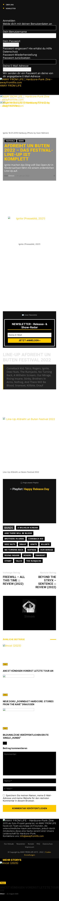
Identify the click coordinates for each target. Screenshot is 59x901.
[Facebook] (4, 14)
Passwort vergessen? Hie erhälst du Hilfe (27, 48)
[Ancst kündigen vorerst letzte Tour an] (29, 654)
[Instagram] (7, 14)
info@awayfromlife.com (32, 836)
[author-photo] (29, 612)
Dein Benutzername (15, 31)
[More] (50, 185)
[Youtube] (15, 14)
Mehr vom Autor (37, 639)
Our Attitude (9, 844)
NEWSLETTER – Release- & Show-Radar (29, 325)
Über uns (10, 5)
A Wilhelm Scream (27, 527)
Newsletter (11, 8)
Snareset (40, 555)
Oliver (2, 894)
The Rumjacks (33, 560)
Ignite (33, 544)
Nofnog (31, 549)
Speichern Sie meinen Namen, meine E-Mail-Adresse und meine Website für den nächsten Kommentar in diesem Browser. (27, 798)
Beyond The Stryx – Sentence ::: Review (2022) (46, 582)
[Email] (15, 185)
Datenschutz (10, 51)
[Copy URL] (41, 185)
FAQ (38, 844)
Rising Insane (11, 555)
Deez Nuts (9, 544)
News (21, 141)
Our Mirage (46, 549)
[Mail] (9, 14)
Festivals (10, 141)
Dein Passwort (11, 41)
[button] (4, 91)
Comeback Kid (35, 538)
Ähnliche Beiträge (14, 639)
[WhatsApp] (24, 185)
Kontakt (31, 844)
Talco (19, 560)
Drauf (22, 544)
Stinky (8, 560)
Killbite (45, 544)
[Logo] (25, 99)
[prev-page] (4, 743)
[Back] (4, 17)
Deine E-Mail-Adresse (15, 65)
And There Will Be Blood (18, 533)
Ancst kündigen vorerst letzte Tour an (28, 671)
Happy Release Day (36, 489)
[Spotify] (12, 14)
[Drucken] (33, 185)
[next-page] (6, 743)
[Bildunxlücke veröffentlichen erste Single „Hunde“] (29, 718)
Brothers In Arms (14, 538)
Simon (11, 175)
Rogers (27, 555)
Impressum (29, 847)
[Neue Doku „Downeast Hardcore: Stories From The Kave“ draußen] (29, 685)
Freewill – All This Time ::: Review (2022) (14, 580)
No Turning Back (13, 549)
